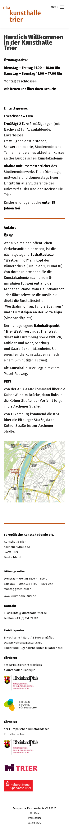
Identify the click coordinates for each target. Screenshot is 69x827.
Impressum (34, 817)
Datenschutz (34, 822)
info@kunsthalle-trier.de (30, 613)
